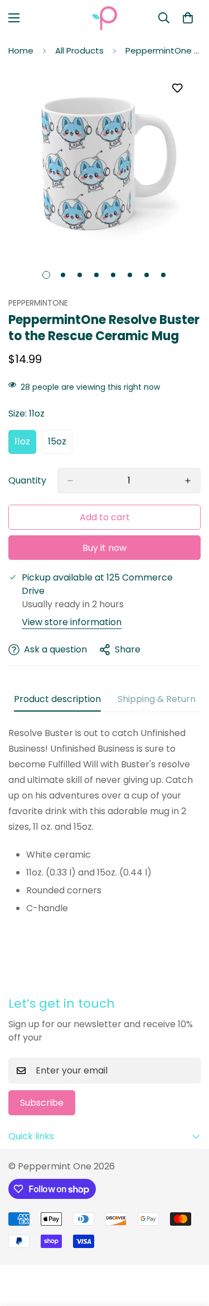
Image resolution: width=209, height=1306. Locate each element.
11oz (25, 444)
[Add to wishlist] (176, 88)
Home (20, 50)
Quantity (27, 480)
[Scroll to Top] (189, 1247)
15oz (60, 444)
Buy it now (104, 547)
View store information (71, 622)
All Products (79, 50)
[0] (188, 18)
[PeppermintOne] (104, 18)
